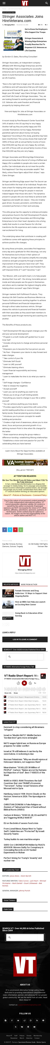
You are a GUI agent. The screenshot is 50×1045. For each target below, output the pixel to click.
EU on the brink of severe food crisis (21, 823)
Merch (22, 1038)
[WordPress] (28, 1027)
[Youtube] (34, 1027)
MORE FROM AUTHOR (29, 584)
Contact (37, 1038)
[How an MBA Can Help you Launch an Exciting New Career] (8, 605)
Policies (22, 1036)
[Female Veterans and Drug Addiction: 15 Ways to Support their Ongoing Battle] (8, 593)
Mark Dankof (17, 883)
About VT (7, 495)
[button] (4, 3)
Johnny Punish (24, 890)
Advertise (29, 1038)
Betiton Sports (41, 1042)
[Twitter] (10, 529)
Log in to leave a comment (25, 639)
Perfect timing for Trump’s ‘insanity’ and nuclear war (23, 859)
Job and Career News (15, 9)
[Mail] (18, 1020)
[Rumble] (30, 1020)
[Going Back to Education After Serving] (8, 616)
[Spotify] (43, 1020)
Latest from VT (9, 722)
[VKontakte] (22, 1027)
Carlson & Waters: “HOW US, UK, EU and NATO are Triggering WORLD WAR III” (25, 816)
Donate (29, 1036)
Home (4, 9)
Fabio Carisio (24, 881)
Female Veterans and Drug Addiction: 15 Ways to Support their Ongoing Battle (31, 593)
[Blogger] (5, 1020)
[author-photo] (25, 566)
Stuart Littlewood (30, 883)
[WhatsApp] (20, 529)
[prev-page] (3, 624)
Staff (15, 1036)
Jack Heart (34, 881)
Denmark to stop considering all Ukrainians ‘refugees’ (24, 728)
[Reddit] (24, 1020)
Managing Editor (9, 25)
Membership (38, 1036)
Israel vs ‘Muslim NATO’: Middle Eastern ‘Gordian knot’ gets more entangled (22, 736)
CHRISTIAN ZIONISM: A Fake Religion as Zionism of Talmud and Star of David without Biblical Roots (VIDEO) (25, 807)
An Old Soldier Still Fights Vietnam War (38, 545)
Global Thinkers (9, 900)
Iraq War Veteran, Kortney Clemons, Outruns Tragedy (12, 545)
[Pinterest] (15, 529)
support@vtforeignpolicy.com (29, 1005)
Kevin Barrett (26, 876)
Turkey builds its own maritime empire (22, 839)
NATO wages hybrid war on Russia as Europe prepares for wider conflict (25, 744)
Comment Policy (40, 495)
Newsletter (14, 1038)
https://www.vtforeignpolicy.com (25, 573)
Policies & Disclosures (22, 495)
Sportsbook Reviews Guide (26, 1042)
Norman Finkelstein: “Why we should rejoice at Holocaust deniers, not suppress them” (25, 760)
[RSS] (37, 1020)
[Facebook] (4, 529)
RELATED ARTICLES (11, 584)
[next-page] (7, 624)
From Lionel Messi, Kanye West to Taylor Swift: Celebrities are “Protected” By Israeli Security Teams (24, 831)
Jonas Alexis (14, 876)
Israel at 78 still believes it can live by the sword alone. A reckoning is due (23, 752)
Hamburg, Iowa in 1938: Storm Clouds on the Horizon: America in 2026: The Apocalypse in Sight (25, 796)
